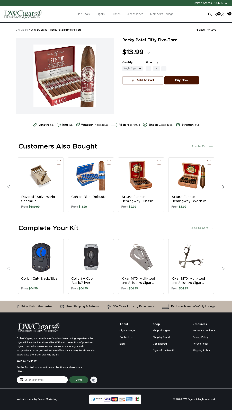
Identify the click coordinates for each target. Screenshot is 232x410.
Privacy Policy (200, 337)
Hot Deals (83, 14)
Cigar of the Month (163, 350)
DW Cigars (22, 30)
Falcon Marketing (47, 399)
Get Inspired (160, 344)
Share (202, 30)
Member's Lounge (162, 14)
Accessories (135, 14)
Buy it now (181, 80)
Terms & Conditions (204, 330)
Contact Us (126, 337)
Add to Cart (200, 146)
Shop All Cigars (161, 330)
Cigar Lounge (127, 330)
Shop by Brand (161, 337)
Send (79, 380)
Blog (122, 344)
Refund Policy (200, 344)
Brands (116, 14)
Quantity (152, 62)
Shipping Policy (201, 350)
